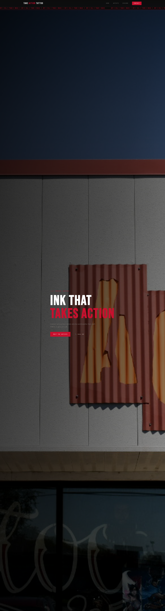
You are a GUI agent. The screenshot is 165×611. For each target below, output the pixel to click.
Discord (125, 3)
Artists (116, 3)
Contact (137, 3)
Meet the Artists (60, 334)
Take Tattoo (33, 3)
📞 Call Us (79, 334)
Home (107, 3)
